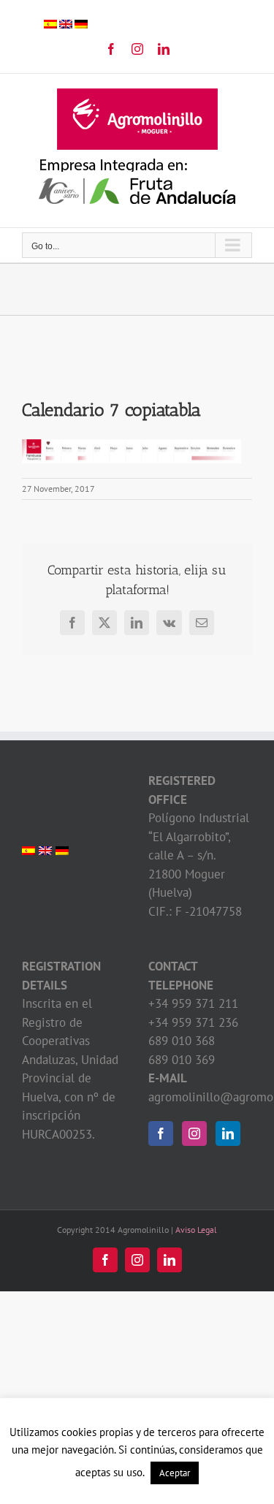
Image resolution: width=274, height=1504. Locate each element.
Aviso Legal (196, 1229)
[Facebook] (160, 1133)
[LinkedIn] (228, 1133)
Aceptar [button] (174, 1473)
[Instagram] (194, 1133)
